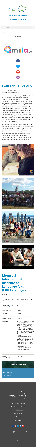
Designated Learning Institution (8, 306)
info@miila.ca (7, 375)
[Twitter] (18, 66)
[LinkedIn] (18, 426)
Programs (5, 321)
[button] (33, 32)
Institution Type (6, 310)
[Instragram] (15, 426)
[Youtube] (18, 72)
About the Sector (18, 410)
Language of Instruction (5, 314)
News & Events (18, 413)
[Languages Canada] (18, 395)
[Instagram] (18, 77)
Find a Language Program (18, 403)
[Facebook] (18, 60)
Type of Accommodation (7, 356)
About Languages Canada (18, 407)
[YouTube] (23, 426)
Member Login (18, 420)
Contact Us (18, 416)
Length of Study (6, 318)
